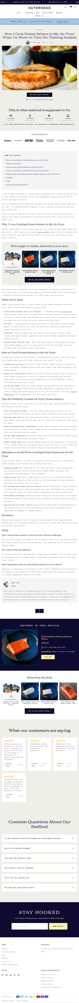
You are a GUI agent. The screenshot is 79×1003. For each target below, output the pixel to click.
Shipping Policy (47, 981)
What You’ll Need (13, 163)
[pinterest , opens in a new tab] (15, 975)
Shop (18, 13)
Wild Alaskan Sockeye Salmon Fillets (30, 271)
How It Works (47, 13)
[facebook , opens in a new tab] (2, 975)
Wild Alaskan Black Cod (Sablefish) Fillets (49, 272)
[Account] (65, 7)
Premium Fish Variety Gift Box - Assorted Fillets (12, 272)
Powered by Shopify (8, 1000)
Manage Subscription (10, 964)
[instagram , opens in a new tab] (7, 975)
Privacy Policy (47, 984)
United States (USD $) (7, 996)
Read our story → (63, 21)
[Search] (75, 7)
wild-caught (67, 311)
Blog (3, 955)
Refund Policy (46, 977)
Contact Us (6, 961)
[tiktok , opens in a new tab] (19, 975)
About (13, 585)
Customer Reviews (9, 952)
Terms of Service (48, 974)
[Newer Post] (42, 611)
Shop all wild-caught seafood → (39, 279)
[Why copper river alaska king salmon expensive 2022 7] (50, 141)
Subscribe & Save (32, 13)
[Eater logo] (29, 141)
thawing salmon (43, 232)
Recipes (5, 958)
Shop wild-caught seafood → (39, 94)
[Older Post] (37, 611)
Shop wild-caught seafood (17, 184)
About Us (39, 16)
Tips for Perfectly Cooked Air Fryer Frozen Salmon (28, 170)
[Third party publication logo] (18, 141)
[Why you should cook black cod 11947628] (71, 141)
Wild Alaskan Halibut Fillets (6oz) (67, 271)
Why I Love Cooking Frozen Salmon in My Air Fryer (27, 160)
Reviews (59, 13)
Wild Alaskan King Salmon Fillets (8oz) (68, 702)
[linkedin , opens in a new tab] (11, 975)
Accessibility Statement (51, 987)
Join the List (58, 926)
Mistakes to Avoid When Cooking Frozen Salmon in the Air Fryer (33, 174)
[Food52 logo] (61, 141)
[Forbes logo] (8, 141)
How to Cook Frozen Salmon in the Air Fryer (25, 167)
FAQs (8, 181)
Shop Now (48, 657)
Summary (10, 177)
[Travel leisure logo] (39, 141)
